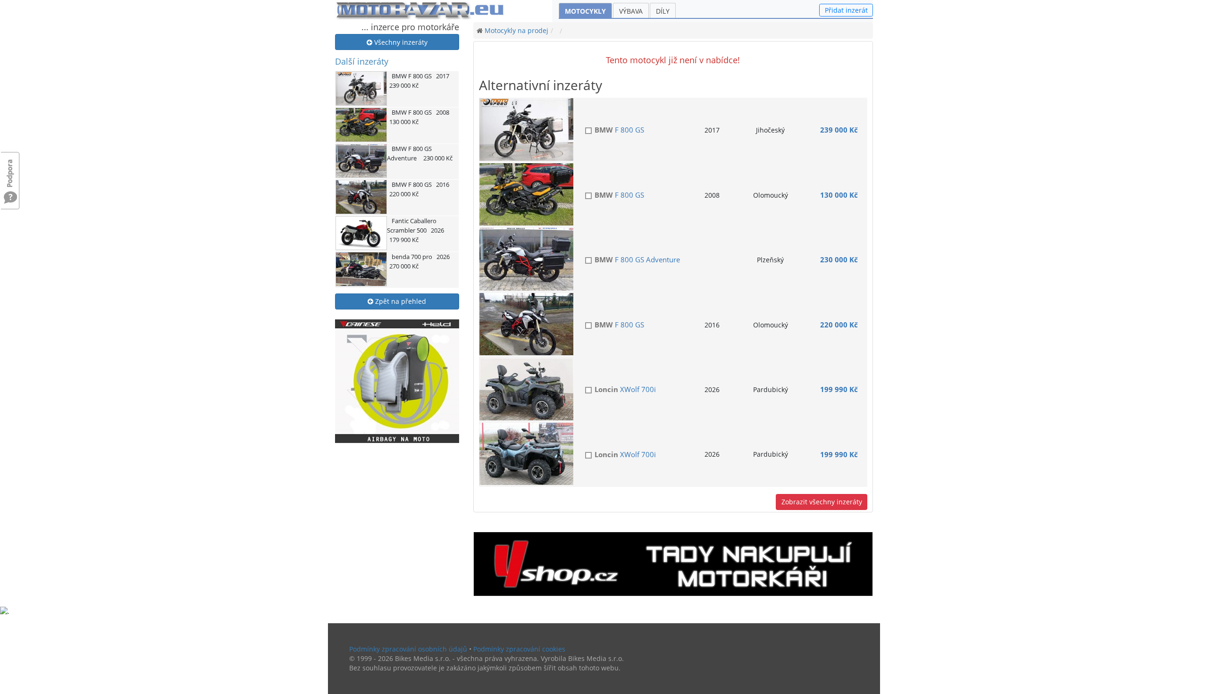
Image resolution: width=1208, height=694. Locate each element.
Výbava (631, 11)
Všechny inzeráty (400, 42)
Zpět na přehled (399, 301)
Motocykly (585, 11)
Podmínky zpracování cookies (519, 648)
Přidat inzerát (846, 10)
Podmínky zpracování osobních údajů (408, 648)
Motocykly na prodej (516, 30)
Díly (663, 11)
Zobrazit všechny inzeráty (821, 501)
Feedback (10, 168)
